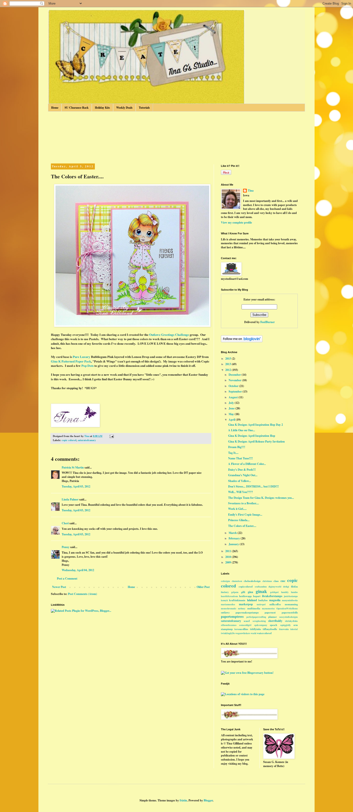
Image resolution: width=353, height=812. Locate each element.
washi (253, 633)
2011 (228, 551)
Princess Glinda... (239, 520)
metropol (261, 604)
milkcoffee (275, 604)
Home (54, 108)
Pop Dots (87, 365)
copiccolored (246, 586)
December (235, 375)
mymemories (268, 608)
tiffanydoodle (270, 629)
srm (295, 625)
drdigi (286, 586)
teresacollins (241, 629)
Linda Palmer (70, 499)
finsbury (225, 592)
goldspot (274, 592)
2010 (228, 557)
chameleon (237, 581)
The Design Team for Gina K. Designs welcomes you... (261, 498)
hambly (285, 592)
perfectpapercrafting (256, 616)
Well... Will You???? (240, 492)
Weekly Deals (124, 108)
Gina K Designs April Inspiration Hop (251, 436)
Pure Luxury (81, 356)
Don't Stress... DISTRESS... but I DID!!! (253, 486)
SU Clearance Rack (77, 108)
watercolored (264, 633)
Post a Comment (67, 578)
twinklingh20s (228, 633)
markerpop (246, 604)
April (232, 420)
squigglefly (285, 625)
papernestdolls (290, 612)
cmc (282, 581)
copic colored (69, 440)
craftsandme (261, 586)
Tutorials (144, 108)
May (232, 414)
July (232, 403)
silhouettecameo (229, 625)
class (276, 581)
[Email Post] (111, 436)
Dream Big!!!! (236, 447)
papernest (270, 612)
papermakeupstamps (247, 612)
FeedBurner (267, 322)
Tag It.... (233, 453)
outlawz (225, 612)
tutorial (294, 629)
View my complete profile (236, 222)
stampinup (227, 629)
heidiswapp (245, 596)
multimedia (253, 608)
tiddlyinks (255, 629)
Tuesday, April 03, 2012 (76, 486)
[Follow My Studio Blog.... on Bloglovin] (241, 341)
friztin (183, 800)
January (234, 544)
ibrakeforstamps (272, 596)
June (232, 408)
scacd (247, 621)
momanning (291, 604)
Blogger (208, 800)
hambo (294, 592)
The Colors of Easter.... (242, 526)
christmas (267, 581)
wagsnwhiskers (242, 633)
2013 (228, 364)
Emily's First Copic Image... (245, 514)
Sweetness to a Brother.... (243, 503)
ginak (261, 591)
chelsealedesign (252, 581)
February (235, 538)
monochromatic (228, 608)
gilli (243, 592)
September (236, 391)
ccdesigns (225, 581)
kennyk (224, 600)
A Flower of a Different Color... (247, 464)
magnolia (274, 600)
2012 (228, 370)
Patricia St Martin (73, 467)
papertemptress (232, 616)
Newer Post (59, 587)
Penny (65, 547)
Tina (251, 191)
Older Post (203, 587)
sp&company (260, 625)
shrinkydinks (291, 621)
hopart (257, 596)
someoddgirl (245, 625)
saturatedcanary (87, 440)
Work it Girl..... (237, 509)
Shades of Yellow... (239, 481)
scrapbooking (259, 621)
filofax (294, 586)
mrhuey (241, 608)
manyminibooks (290, 600)
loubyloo (263, 600)
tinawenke (284, 629)
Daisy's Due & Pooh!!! (242, 470)
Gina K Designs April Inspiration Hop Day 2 (255, 425)
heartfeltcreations (229, 596)
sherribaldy (275, 621)
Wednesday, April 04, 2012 (78, 570)
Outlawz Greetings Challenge (169, 334)
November (235, 380)
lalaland (252, 600)
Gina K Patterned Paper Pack (71, 361)
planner (272, 617)
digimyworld (274, 586)
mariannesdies (228, 604)
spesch (273, 625)
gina (250, 592)
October (234, 386)
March (233, 533)
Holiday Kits (102, 108)
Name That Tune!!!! (240, 458)
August (233, 397)
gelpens (234, 592)
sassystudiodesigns (288, 616)
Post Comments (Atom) (82, 594)
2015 (228, 358)
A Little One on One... (241, 430)
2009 (228, 562)
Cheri (65, 523)
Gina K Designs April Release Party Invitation (256, 441)
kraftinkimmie (237, 600)
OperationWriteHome (287, 608)
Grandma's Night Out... (242, 475)
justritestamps (291, 596)
